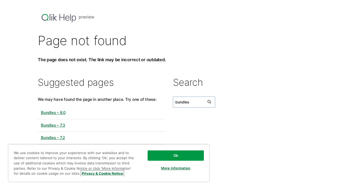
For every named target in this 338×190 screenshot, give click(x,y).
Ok (175, 155)
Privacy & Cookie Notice (102, 173)
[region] (108, 163)
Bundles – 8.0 (53, 112)
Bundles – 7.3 (53, 125)
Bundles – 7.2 (53, 137)
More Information (175, 168)
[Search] (209, 102)
